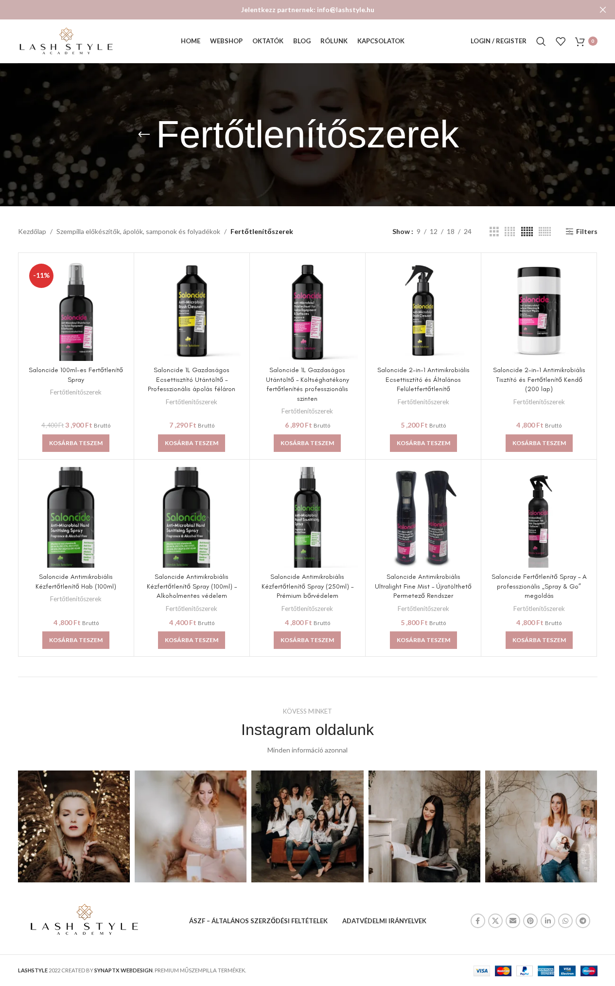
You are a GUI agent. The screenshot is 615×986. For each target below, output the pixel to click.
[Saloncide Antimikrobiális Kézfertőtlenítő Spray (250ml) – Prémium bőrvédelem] (307, 517)
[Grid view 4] (510, 232)
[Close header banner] (603, 9)
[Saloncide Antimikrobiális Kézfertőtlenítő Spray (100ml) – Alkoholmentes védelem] (191, 517)
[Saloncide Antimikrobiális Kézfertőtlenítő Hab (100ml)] (76, 517)
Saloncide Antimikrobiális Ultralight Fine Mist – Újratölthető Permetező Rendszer (423, 586)
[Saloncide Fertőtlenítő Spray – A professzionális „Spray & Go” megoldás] (539, 517)
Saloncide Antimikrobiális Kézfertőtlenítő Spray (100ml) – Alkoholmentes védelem (192, 586)
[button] (75, 443)
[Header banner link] (307, 9)
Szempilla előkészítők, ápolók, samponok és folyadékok (138, 231)
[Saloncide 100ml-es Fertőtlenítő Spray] (76, 310)
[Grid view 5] (527, 232)
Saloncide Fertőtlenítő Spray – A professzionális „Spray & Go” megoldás (539, 586)
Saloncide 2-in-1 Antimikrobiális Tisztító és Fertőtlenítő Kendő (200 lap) (539, 379)
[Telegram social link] (583, 921)
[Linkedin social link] (548, 921)
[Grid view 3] (494, 232)
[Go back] (144, 134)
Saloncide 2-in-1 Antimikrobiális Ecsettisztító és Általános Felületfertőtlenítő (423, 379)
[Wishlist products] (560, 41)
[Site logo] (66, 40)
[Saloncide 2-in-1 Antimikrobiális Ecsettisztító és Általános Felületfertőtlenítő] (423, 310)
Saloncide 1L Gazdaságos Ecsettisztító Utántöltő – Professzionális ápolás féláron (191, 379)
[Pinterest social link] (530, 921)
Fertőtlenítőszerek (76, 392)
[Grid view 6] (545, 232)
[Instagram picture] (74, 826)
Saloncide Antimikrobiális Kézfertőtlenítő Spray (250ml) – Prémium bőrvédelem (307, 586)
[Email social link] (513, 921)
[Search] (541, 41)
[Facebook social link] (478, 921)
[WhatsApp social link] (565, 921)
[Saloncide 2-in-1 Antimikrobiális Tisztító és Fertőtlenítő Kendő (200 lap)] (539, 310)
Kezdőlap (32, 231)
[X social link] (495, 921)
